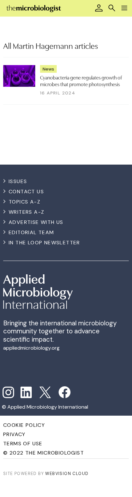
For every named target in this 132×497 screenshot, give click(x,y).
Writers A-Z (26, 212)
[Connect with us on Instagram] (8, 392)
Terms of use (23, 443)
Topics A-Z (24, 201)
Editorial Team (31, 232)
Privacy (14, 434)
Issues (18, 181)
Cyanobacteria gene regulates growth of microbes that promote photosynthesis (81, 80)
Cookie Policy (24, 425)
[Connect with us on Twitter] (45, 392)
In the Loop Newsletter (44, 242)
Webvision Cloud (66, 473)
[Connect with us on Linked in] (26, 392)
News (48, 69)
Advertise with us (36, 222)
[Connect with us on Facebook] (64, 392)
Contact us (26, 191)
